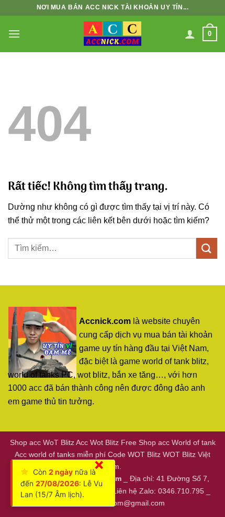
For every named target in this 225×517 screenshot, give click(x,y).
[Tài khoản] (190, 33)
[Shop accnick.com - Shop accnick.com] (112, 34)
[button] (14, 33)
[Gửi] (206, 248)
